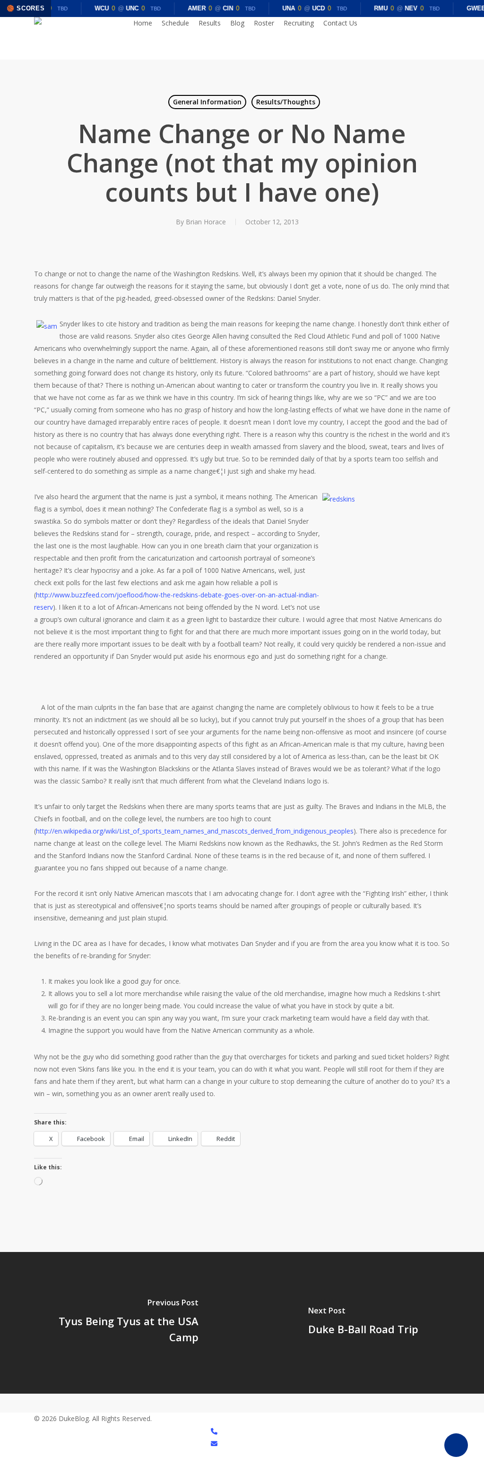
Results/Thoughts (285, 101)
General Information (207, 101)
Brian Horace (206, 221)
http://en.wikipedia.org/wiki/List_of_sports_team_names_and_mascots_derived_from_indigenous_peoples (195, 830)
